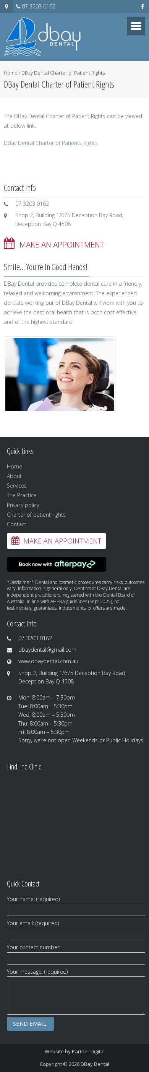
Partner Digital (88, 1051)
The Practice (22, 495)
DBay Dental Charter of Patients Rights (51, 142)
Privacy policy (23, 505)
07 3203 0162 (38, 6)
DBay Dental (95, 1064)
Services (17, 485)
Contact (16, 524)
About (14, 476)
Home (11, 72)
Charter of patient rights (36, 514)
